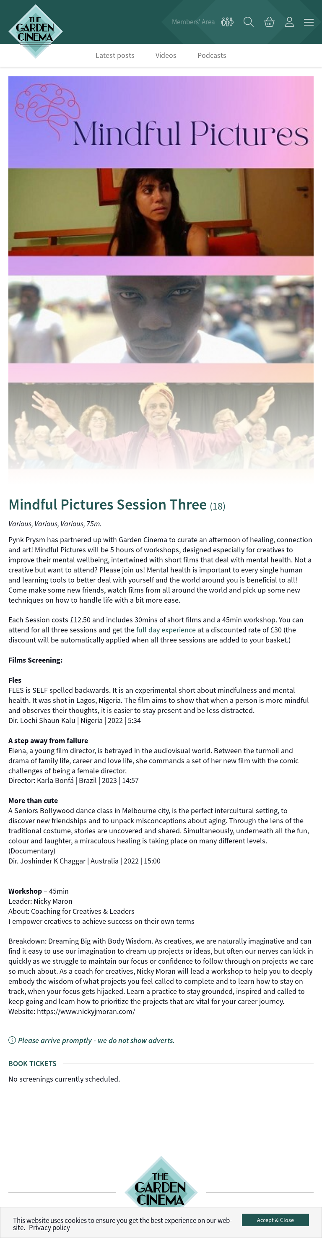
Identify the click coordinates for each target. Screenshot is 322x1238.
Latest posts (115, 55)
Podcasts (211, 55)
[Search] (249, 22)
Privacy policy (49, 1227)
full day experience (166, 630)
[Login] (289, 22)
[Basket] (269, 22)
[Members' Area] (203, 22)
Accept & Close (275, 1220)
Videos (166, 55)
